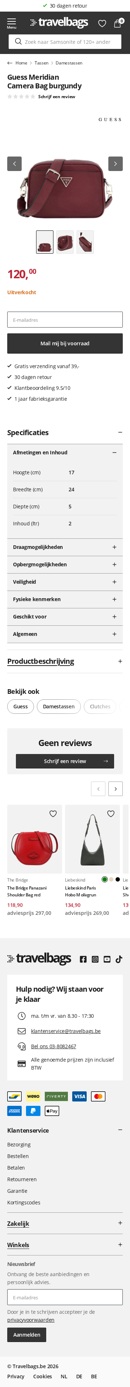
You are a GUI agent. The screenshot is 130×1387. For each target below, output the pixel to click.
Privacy (16, 1376)
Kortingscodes (23, 1202)
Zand (111, 879)
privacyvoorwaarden (31, 1319)
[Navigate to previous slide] (98, 789)
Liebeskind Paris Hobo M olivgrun (80, 891)
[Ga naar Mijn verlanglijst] (102, 24)
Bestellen (18, 1156)
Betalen (16, 1167)
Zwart (118, 879)
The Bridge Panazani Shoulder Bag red (27, 891)
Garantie (17, 1190)
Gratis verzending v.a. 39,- (68, 5)
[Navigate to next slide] (115, 789)
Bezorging (18, 1144)
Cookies (42, 1376)
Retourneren (22, 1179)
